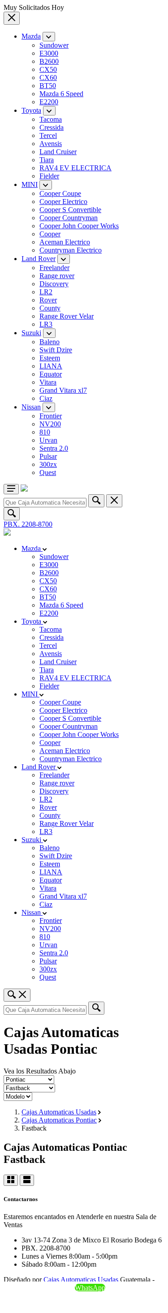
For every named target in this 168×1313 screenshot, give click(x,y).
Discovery (54, 284)
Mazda (31, 36)
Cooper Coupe (60, 193)
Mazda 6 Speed (61, 94)
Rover (48, 300)
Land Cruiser (58, 151)
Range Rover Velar (66, 316)
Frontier (50, 416)
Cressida (51, 127)
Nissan (31, 407)
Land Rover (39, 258)
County (49, 308)
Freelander (54, 267)
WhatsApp (90, 1287)
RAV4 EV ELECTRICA (75, 168)
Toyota (31, 110)
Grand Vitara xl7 (63, 390)
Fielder (49, 176)
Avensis (50, 143)
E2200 (48, 102)
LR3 (45, 324)
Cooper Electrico (63, 201)
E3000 (48, 53)
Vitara (47, 382)
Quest (47, 472)
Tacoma (50, 119)
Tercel (48, 135)
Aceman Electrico (64, 242)
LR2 (45, 292)
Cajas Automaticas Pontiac (59, 1120)
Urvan (48, 440)
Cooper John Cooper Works (79, 226)
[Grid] (11, 1180)
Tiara (46, 160)
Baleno (49, 342)
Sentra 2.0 (53, 448)
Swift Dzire (55, 350)
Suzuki (31, 333)
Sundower (54, 45)
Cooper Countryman (68, 218)
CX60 (48, 77)
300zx (48, 464)
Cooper (49, 234)
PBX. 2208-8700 (28, 524)
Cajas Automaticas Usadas (59, 1112)
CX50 (48, 69)
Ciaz (45, 398)
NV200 (50, 424)
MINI (30, 184)
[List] (27, 1180)
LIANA (50, 366)
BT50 (47, 85)
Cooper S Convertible (70, 209)
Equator (50, 374)
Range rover (56, 275)
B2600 (49, 61)
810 (44, 432)
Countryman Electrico (70, 250)
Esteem (49, 358)
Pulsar (48, 456)
